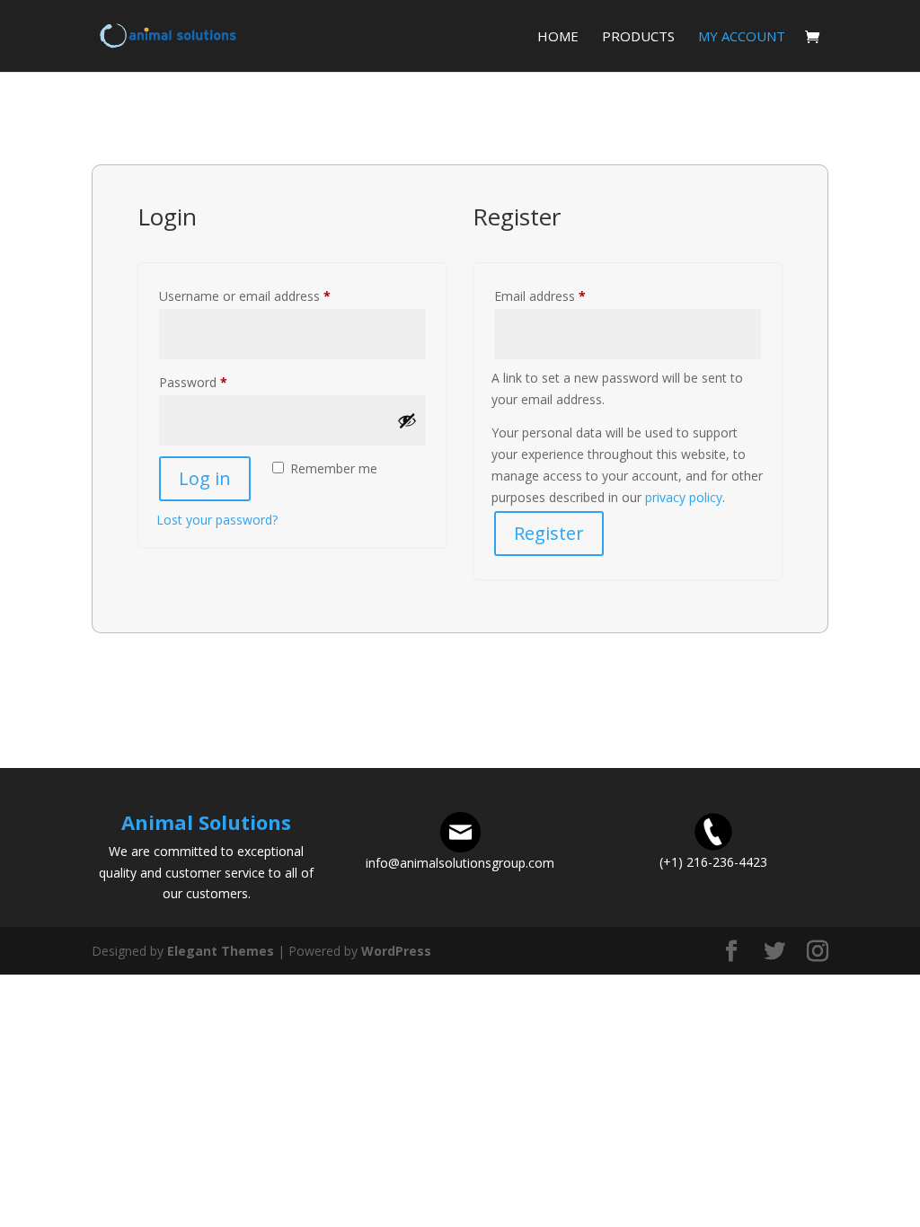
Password (218, 382)
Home (558, 37)
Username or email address (270, 296)
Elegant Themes (220, 950)
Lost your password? (217, 519)
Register (549, 533)
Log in (205, 478)
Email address (565, 296)
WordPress (396, 950)
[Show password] (407, 420)
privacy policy (683, 497)
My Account (741, 37)
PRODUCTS (638, 37)
